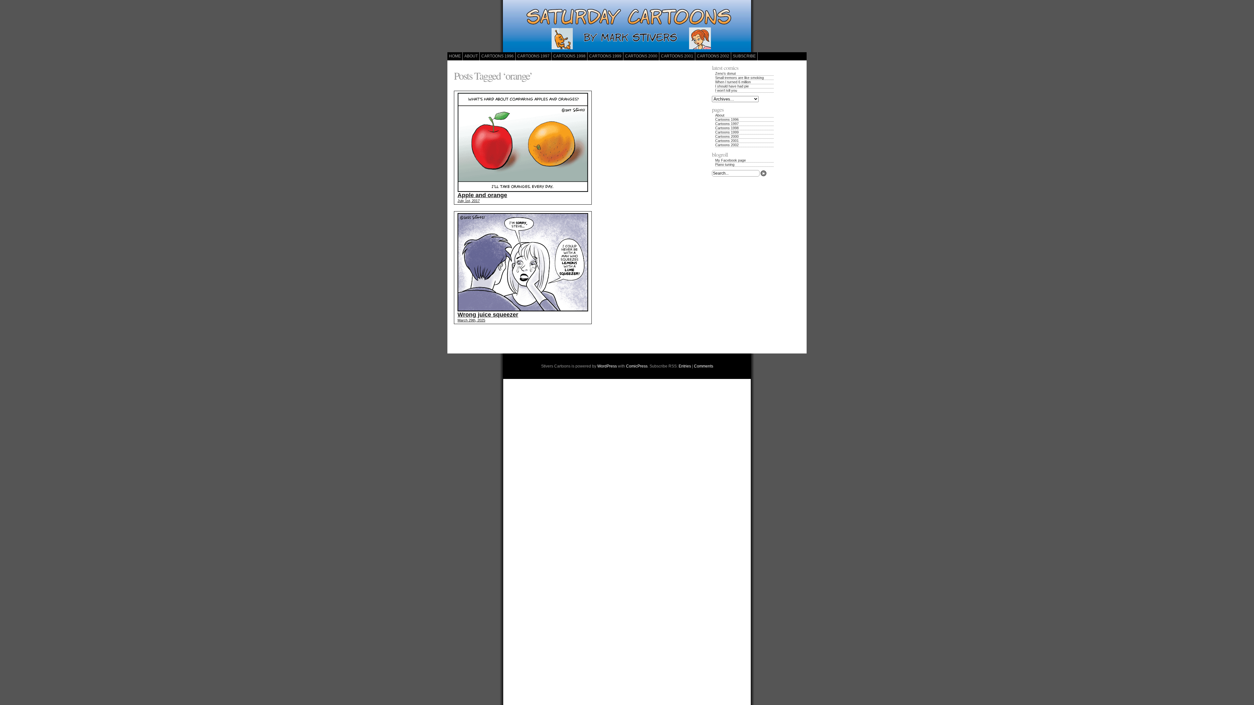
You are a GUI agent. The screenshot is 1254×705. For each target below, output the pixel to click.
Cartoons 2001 (677, 56)
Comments (703, 366)
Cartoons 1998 (569, 56)
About (471, 56)
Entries (685, 366)
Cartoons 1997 (533, 56)
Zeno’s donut (725, 73)
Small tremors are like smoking (739, 78)
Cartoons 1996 (497, 56)
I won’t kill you (726, 90)
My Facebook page (730, 160)
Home (455, 56)
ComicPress (637, 366)
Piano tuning (724, 164)
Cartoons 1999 (605, 56)
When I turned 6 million (733, 82)
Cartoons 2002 (713, 56)
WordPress (607, 366)
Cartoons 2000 (641, 56)
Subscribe (744, 56)
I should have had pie (732, 86)
